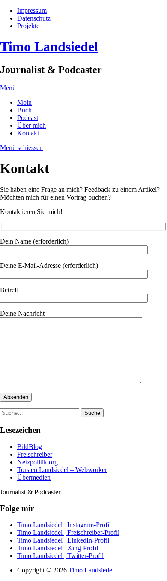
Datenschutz (34, 18)
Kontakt (28, 133)
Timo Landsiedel (49, 46)
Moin (24, 102)
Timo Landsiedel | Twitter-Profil (60, 555)
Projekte (28, 25)
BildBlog (29, 446)
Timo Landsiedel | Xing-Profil (57, 548)
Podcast (27, 117)
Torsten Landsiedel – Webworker (62, 469)
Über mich (31, 125)
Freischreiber (34, 454)
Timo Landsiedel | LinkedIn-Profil (63, 540)
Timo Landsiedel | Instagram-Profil (64, 524)
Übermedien (34, 477)
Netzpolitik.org (37, 462)
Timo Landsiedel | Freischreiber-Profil (68, 532)
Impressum (32, 10)
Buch (24, 110)
